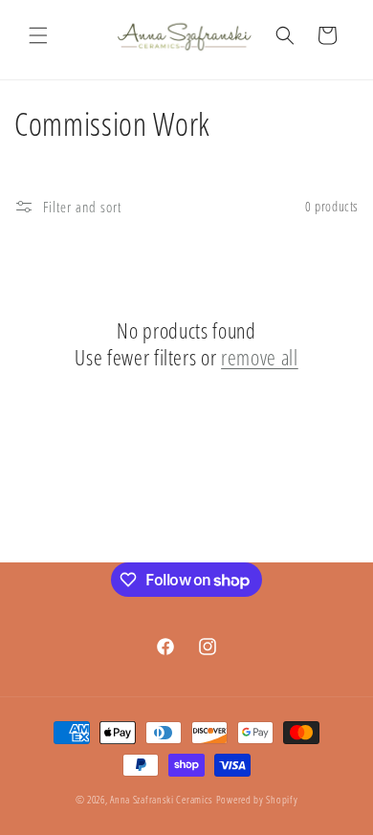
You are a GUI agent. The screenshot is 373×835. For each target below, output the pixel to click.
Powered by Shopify (257, 799)
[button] (38, 35)
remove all (259, 356)
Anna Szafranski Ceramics (161, 799)
